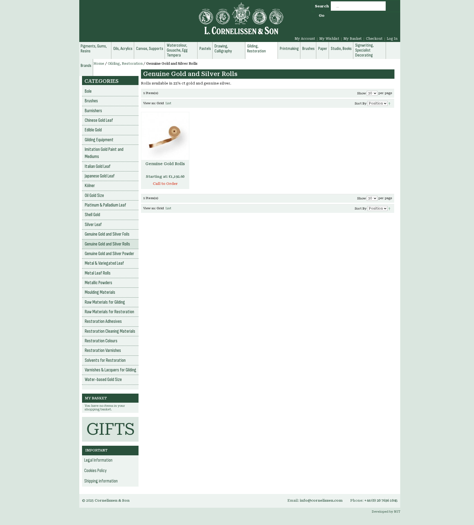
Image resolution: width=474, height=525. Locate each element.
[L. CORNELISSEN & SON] (182, 21)
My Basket (352, 39)
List (168, 103)
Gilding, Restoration (125, 64)
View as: (149, 103)
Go (322, 15)
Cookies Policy (95, 470)
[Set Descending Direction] (389, 103)
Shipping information (101, 481)
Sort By (360, 103)
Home (99, 64)
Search (322, 6)
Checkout (374, 39)
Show (361, 93)
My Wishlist (329, 39)
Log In (392, 39)
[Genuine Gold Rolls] (165, 136)
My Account (305, 39)
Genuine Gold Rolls (165, 164)
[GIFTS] (110, 419)
